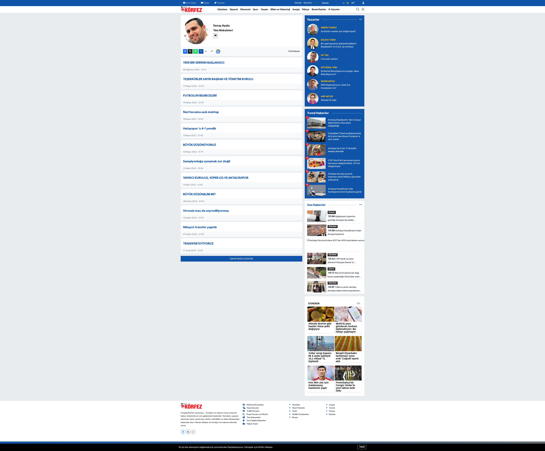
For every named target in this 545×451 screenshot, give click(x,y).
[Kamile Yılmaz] (312, 29)
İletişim (332, 414)
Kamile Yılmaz (329, 28)
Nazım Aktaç (328, 81)
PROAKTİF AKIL (329, 100)
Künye (295, 417)
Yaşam (264, 9)
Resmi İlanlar (319, 9)
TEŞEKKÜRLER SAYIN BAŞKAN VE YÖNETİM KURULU (218, 79)
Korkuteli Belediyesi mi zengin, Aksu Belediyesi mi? (340, 72)
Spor (255, 9)
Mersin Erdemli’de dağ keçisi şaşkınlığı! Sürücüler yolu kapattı (343, 275)
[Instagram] (193, 432)
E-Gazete (334, 9)
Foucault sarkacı (329, 59)
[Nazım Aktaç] (312, 84)
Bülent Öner (328, 40)
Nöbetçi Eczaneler (255, 405)
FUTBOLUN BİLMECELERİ (200, 95)
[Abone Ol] (218, 51)
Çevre (331, 269)
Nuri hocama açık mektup (201, 112)
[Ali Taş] (312, 57)
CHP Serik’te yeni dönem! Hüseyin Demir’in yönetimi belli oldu (341, 261)
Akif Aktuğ (327, 96)
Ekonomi (245, 9)
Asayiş (296, 9)
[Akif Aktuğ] (312, 98)
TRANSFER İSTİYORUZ (198, 243)
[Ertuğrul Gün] (312, 71)
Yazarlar (221, 3)
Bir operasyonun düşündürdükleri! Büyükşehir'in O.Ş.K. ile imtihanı (338, 45)
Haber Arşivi (252, 424)
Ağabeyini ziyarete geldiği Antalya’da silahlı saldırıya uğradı (341, 218)
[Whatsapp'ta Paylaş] (195, 51)
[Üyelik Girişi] (362, 3)
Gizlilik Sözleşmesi (300, 414)
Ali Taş (325, 55)
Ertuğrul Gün (329, 67)
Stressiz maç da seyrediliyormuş (206, 210)
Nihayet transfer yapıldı (200, 227)
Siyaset (234, 9)
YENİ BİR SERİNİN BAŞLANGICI (203, 62)
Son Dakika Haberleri (256, 420)
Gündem (222, 9)
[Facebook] (183, 432)
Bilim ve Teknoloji (280, 9)
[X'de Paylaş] (190, 51)
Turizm (332, 408)
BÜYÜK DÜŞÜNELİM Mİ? (199, 194)
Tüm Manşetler (254, 417)
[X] (188, 432)
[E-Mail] (215, 35)
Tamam (362, 447)
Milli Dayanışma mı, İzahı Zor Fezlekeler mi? (335, 86)
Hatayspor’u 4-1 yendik (199, 128)
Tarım (294, 411)
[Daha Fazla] (201, 51)
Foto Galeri (191, 3)
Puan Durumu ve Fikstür (257, 414)
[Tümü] (360, 19)
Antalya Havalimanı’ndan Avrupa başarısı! (344, 232)
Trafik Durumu (253, 411)
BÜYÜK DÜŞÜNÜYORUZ (199, 144)
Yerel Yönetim (298, 408)
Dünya (305, 9)
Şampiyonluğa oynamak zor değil (206, 161)
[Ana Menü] (363, 9)
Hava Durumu (253, 408)
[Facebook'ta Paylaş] (185, 51)
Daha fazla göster (241, 259)
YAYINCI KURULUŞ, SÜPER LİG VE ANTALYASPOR (215, 177)
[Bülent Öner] (312, 43)
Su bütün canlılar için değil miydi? (338, 31)
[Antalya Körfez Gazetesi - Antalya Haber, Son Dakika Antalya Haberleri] (191, 9)
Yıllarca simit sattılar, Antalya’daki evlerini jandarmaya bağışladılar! (345, 289)
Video (206, 3)
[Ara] (357, 9)
